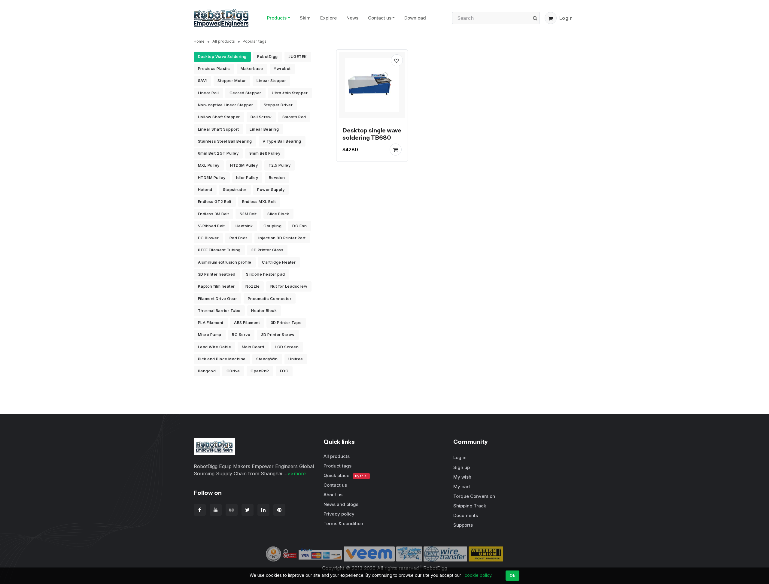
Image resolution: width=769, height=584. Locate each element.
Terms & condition (343, 523)
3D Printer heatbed (217, 274)
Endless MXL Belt (259, 201)
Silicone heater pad (265, 274)
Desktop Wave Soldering (222, 56)
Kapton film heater (216, 286)
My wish (462, 477)
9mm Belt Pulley (265, 153)
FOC (284, 370)
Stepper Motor (231, 80)
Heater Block (264, 310)
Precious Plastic (214, 68)
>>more (296, 474)
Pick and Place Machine (222, 358)
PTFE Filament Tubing (219, 249)
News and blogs (341, 504)
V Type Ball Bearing (282, 141)
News (352, 18)
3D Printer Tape (286, 322)
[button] (551, 18)
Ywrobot (282, 68)
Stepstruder (235, 189)
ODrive (233, 370)
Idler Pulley (247, 177)
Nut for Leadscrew (289, 286)
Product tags (337, 466)
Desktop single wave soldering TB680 (371, 133)
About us (333, 495)
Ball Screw (261, 116)
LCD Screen (287, 346)
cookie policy (478, 575)
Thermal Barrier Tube (219, 310)
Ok (512, 575)
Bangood (207, 370)
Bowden (277, 177)
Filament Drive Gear (217, 298)
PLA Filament (210, 322)
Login (566, 18)
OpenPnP (260, 370)
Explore (328, 18)
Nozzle (252, 286)
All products (223, 41)
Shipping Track (469, 506)
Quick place (345, 475)
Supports (463, 525)
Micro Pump (209, 334)
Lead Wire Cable (214, 346)
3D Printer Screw (278, 334)
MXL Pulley (209, 165)
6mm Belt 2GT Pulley (218, 153)
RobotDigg (267, 56)
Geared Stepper (245, 92)
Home (199, 41)
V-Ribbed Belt (211, 225)
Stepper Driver (278, 104)
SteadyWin (267, 358)
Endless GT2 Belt (215, 201)
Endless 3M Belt (213, 213)
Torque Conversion (474, 496)
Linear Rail (208, 92)
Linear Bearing (264, 129)
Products (277, 18)
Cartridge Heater (279, 262)
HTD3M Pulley (244, 165)
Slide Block (278, 213)
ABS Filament (247, 322)
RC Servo (241, 334)
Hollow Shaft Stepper (219, 116)
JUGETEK (297, 56)
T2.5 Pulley (280, 165)
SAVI (202, 80)
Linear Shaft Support (218, 129)
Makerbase (252, 68)
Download (415, 18)
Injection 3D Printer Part (282, 237)
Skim (305, 18)
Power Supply (270, 189)
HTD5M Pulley (212, 177)
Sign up (461, 467)
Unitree (295, 358)
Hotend (205, 189)
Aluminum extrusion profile (224, 262)
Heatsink (244, 225)
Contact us (379, 18)
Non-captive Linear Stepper (225, 104)
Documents (465, 515)
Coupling (272, 225)
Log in (460, 457)
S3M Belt (248, 213)
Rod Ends (238, 237)
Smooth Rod (294, 116)
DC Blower (208, 237)
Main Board (253, 346)
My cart (461, 486)
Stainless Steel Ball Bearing (225, 141)
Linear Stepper (271, 80)
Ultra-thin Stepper (290, 92)
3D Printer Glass (267, 249)
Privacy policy (339, 514)
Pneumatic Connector (270, 298)
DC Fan (299, 225)
